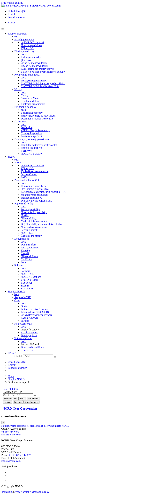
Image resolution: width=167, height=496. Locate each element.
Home (11, 376)
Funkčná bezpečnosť (31, 136)
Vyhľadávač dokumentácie (34, 171)
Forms (24, 262)
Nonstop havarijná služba (34, 227)
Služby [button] (11, 156)
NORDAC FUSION (32, 153)
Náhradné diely (29, 218)
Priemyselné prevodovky (27, 74)
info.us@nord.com (11, 434)
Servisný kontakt (29, 230)
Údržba (25, 215)
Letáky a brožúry (29, 247)
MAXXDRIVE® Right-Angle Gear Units (43, 83)
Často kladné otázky (31, 235)
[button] (12, 353)
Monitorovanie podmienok (34, 194)
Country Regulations (31, 133)
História (25, 320)
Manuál (25, 253)
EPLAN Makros (29, 279)
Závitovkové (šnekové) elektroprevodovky (43, 71)
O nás (17, 300)
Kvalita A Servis (29, 317)
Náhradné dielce (29, 256)
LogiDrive (26, 150)
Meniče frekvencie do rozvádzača (38, 115)
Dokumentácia (21, 238)
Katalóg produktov (24, 39)
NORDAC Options (31, 276)
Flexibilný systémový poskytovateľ (32, 139)
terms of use (27, 350)
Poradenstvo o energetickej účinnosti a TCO (43, 191)
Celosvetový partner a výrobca (36, 315)
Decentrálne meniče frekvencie (37, 118)
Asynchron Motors (30, 98)
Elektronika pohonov (25, 106)
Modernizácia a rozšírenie (34, 221)
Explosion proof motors (33, 104)
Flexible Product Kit (31, 148)
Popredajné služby (23, 203)
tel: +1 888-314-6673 (20, 455)
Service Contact (29, 174)
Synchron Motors (30, 101)
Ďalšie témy (20, 121)
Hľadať (18, 356)
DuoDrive (26, 60)
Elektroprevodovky (24, 51)
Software (19, 265)
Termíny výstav (29, 335)
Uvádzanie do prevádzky (34, 212)
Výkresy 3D (27, 48)
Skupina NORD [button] (16, 291)
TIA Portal (26, 282)
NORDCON (27, 273)
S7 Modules (27, 288)
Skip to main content (12, 2)
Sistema (25, 285)
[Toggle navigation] (2, 28)
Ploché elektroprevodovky (34, 65)
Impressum (7, 491)
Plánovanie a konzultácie (27, 180)
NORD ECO (28, 232)
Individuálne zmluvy (31, 197)
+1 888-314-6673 (10, 431)
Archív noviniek (29, 332)
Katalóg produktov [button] (17, 33)
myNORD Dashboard (32, 42)
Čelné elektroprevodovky (34, 63)
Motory (18, 89)
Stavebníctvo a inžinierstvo (35, 189)
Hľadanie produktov (31, 45)
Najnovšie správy (23, 323)
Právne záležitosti (23, 338)
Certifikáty (26, 259)
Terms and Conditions (32, 347)
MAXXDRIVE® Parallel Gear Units (40, 86)
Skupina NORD (22, 297)
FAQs (24, 177)
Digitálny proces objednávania (36, 200)
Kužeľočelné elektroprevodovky (37, 68)
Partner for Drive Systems (34, 309)
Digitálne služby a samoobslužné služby (41, 224)
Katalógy (25, 250)
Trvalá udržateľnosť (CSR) (35, 312)
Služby (18, 162)
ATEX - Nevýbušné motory (35, 130)
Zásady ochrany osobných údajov (31, 491)
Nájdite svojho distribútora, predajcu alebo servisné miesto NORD (35, 425)
